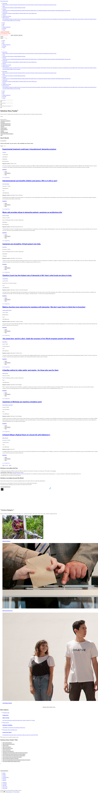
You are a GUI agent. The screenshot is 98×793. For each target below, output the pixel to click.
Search (1, 100)
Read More (4, 169)
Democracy (7, 10)
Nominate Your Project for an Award (59, 19)
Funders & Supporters (39, 5)
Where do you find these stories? (8, 748)
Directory (4, 15)
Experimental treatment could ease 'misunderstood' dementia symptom (29, 149)
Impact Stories (5, 7)
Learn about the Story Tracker (17, 472)
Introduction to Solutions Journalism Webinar (10, 13)
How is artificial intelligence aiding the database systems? (11, 761)
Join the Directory (43, 19)
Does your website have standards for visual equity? (10, 758)
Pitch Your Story (50, 19)
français (33, 720)
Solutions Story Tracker (6, 16)
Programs (4, 9)
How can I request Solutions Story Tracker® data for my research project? (14, 755)
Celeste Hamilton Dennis (6, 310)
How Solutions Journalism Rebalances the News (16, 7)
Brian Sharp (4, 247)
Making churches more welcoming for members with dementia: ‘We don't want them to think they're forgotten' (44, 307)
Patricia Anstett (5, 373)
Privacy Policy (4, 788)
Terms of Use (4, 786)
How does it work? (5, 745)
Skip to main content (4, 1)
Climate (3, 10)
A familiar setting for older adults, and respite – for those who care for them (30, 370)
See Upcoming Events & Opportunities (33, 19)
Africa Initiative (31, 10)
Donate (3, 30)
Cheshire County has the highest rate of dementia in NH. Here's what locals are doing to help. (37, 275)
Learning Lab (4, 12)
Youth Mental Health (13, 10)
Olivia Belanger (5, 278)
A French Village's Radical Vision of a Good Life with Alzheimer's (26, 434)
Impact (3, 6)
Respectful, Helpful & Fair (18, 5)
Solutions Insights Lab (6, 27)
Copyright (4, 785)
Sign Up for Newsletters (4, 770)
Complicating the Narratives (42, 10)
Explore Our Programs (21, 19)
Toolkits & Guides (22, 13)
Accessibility (4, 784)
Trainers (29, 13)
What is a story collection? (7, 747)
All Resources (34, 13)
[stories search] (49, 116)
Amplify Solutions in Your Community (13, 20)
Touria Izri (4, 152)
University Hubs (67, 10)
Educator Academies (51, 10)
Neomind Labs (16, 792)
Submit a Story (9, 472)
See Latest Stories (3, 472)
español (27, 720)
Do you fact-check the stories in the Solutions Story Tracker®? (12, 757)
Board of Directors (31, 5)
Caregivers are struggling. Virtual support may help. (21, 244)
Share (6, 171)
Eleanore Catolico (5, 215)
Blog (3, 25)
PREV (3, 465)
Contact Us (4, 782)
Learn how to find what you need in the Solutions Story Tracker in (14, 720)
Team (26, 5)
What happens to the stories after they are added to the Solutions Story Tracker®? (15, 752)
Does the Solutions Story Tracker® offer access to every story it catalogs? (14, 754)
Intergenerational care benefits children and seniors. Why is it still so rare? (29, 180)
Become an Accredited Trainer (72, 19)
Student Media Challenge (60, 10)
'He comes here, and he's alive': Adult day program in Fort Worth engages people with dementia (38, 338)
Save (5, 174)
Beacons (35, 10)
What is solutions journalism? (7, 742)
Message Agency (9, 792)
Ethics (24, 5)
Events (27, 13)
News (3, 24)
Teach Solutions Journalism (83, 19)
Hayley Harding (5, 405)
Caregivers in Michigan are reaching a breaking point (22, 401)
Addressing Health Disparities (22, 10)
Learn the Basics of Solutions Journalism (9, 19)
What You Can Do (5, 17)
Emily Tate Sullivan (5, 184)
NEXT (10, 465)
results (7, 143)
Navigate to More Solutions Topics (49, 707)
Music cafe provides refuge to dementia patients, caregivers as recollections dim (32, 212)
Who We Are (4, 3)
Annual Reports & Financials (48, 5)
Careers (54, 5)
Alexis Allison (4, 342)
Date (1, 135)
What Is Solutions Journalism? (7, 5)
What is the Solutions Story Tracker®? (8, 744)
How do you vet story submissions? (8, 751)
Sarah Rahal (10, 405)
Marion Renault (5, 438)
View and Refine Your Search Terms (25, 143)
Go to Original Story (6, 177)
